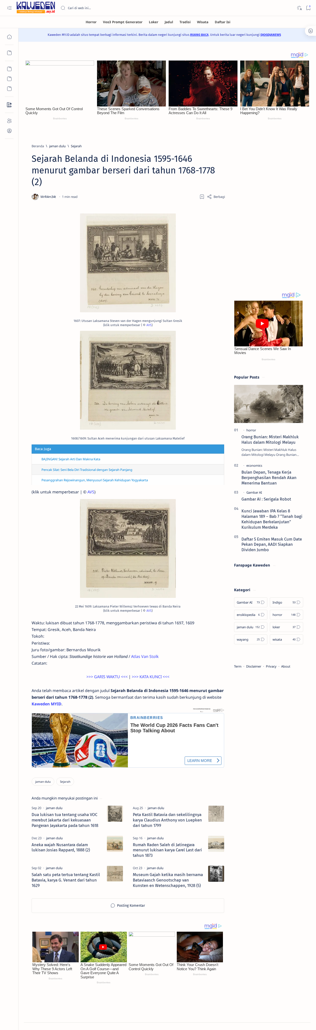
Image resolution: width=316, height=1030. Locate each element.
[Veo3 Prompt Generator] (122, 22)
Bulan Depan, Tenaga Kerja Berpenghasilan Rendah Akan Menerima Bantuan (268, 477)
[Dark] (299, 8)
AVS (149, 325)
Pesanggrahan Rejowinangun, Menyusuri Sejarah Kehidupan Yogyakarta (94, 480)
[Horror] (91, 22)
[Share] (216, 196)
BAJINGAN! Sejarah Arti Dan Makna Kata (70, 459)
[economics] (254, 465)
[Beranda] (9, 37)
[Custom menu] (9, 69)
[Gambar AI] (254, 492)
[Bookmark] (308, 8)
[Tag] (54, 808)
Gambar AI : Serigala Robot (266, 499)
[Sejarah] (65, 782)
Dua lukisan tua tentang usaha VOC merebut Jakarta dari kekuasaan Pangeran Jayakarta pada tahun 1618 (65, 820)
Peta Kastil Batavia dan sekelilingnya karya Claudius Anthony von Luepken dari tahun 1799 (167, 820)
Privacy (271, 666)
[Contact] (9, 105)
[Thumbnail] (115, 814)
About (285, 666)
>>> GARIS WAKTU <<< (107, 676)
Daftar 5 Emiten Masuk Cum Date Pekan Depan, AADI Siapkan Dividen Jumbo (271, 544)
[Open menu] (9, 8)
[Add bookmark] (201, 196)
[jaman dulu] (43, 782)
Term (237, 666)
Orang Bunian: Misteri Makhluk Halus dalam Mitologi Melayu (270, 439)
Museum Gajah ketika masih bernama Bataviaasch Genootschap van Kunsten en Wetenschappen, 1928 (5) (168, 880)
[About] (9, 121)
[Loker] (153, 22)
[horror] (251, 430)
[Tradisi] (185, 22)
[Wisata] (202, 22)
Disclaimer (253, 666)
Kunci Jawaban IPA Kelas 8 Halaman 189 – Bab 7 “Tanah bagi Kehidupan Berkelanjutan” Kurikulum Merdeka (271, 518)
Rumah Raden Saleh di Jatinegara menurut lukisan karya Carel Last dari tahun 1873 (167, 850)
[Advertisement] (268, 208)
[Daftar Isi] (222, 22)
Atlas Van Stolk (145, 656)
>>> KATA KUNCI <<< (150, 676)
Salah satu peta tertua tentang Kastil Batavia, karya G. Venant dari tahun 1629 (66, 880)
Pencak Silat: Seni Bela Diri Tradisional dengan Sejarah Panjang (86, 469)
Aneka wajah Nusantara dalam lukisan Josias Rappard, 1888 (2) (61, 847)
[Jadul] (169, 22)
